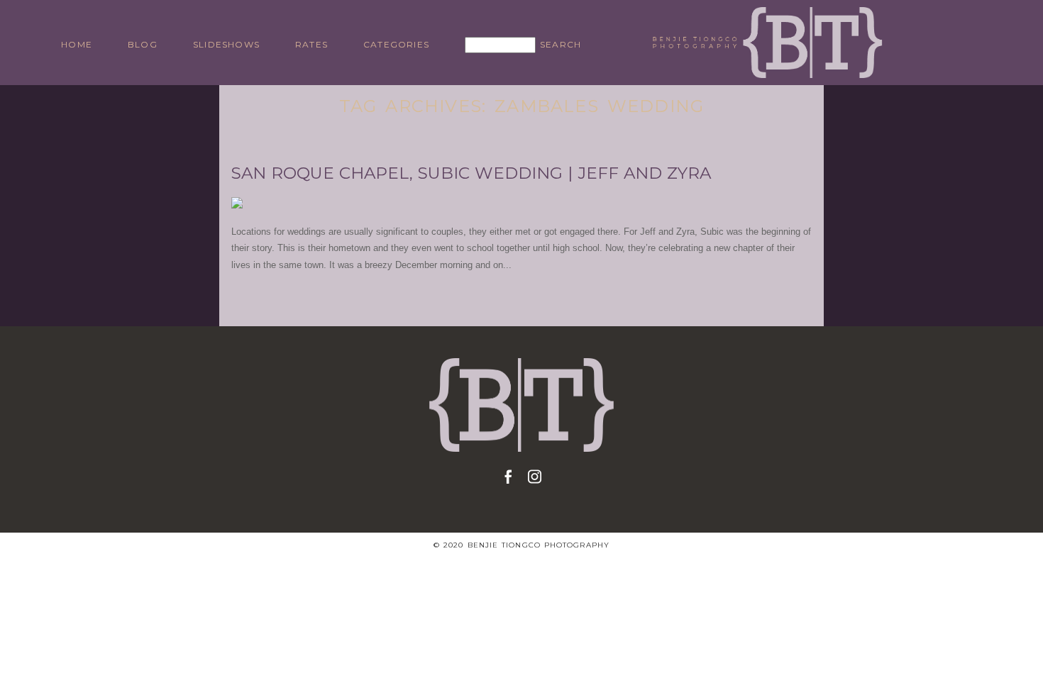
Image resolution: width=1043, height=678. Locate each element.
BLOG (143, 44)
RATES (311, 44)
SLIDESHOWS (226, 44)
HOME (76, 44)
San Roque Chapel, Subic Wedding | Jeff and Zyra (471, 173)
